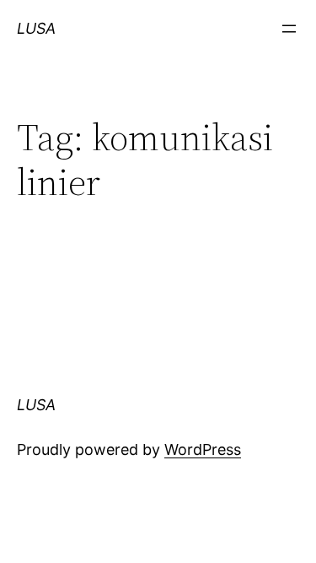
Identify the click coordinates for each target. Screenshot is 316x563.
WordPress (202, 449)
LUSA (36, 28)
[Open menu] (289, 29)
